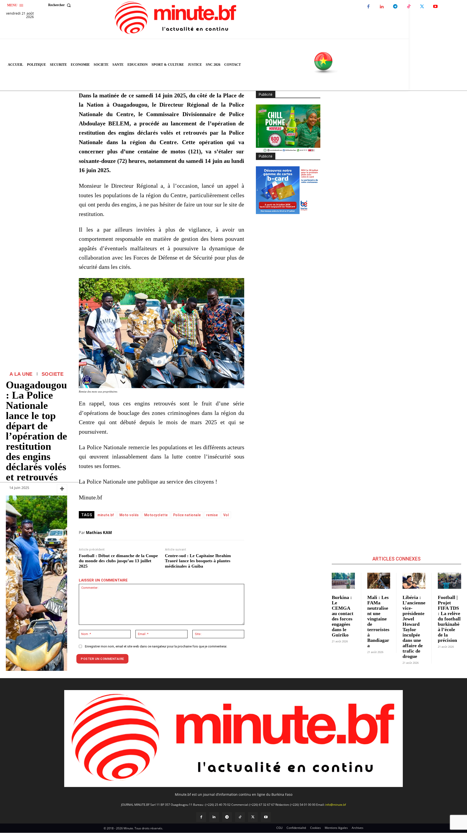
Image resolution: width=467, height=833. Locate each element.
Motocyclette (156, 515)
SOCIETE (53, 374)
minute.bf (106, 515)
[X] (421, 6)
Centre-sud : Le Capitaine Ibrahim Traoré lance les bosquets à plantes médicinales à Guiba (198, 561)
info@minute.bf (335, 805)
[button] (60, 5)
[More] (62, 489)
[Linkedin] (381, 6)
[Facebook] (368, 6)
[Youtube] (435, 6)
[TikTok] (408, 6)
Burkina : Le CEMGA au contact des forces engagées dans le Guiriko (342, 616)
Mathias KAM (99, 532)
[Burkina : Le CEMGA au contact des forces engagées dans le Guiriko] (343, 581)
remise (212, 515)
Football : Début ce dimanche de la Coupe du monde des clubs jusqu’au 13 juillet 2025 (118, 561)
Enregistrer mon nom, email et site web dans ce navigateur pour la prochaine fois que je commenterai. (156, 646)
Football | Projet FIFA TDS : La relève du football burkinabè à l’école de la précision (449, 619)
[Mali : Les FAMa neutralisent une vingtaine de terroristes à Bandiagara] (378, 581)
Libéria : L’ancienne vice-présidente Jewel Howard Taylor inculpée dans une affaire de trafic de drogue (414, 627)
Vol (226, 515)
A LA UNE (21, 374)
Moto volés (129, 515)
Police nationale (187, 515)
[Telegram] (395, 6)
